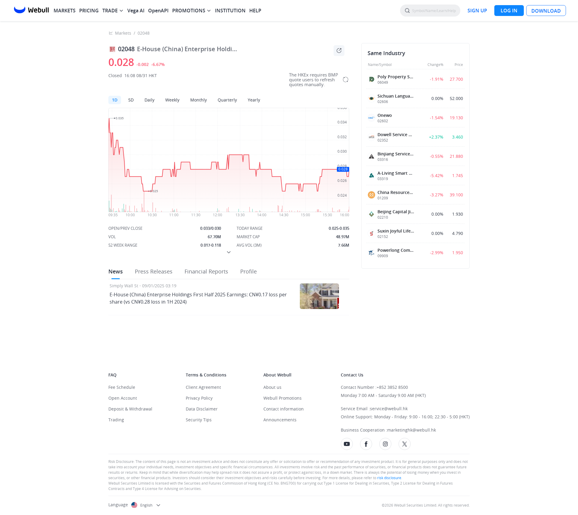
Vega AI (135, 10)
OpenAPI (158, 10)
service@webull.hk (389, 408)
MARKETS (65, 10)
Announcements (280, 420)
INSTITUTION (230, 10)
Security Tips (199, 420)
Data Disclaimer (202, 409)
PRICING (89, 10)
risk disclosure (388, 477)
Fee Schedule (121, 387)
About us (272, 387)
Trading (116, 420)
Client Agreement (203, 387)
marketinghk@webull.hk (411, 430)
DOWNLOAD (546, 11)
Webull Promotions (282, 398)
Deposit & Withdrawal (130, 409)
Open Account (122, 398)
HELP (255, 10)
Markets (123, 33)
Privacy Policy (199, 398)
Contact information (283, 409)
